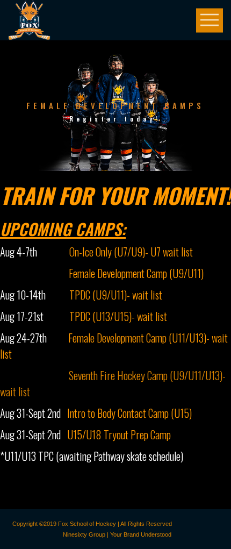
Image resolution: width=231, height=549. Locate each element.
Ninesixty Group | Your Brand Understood (117, 534)
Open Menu (209, 20)
